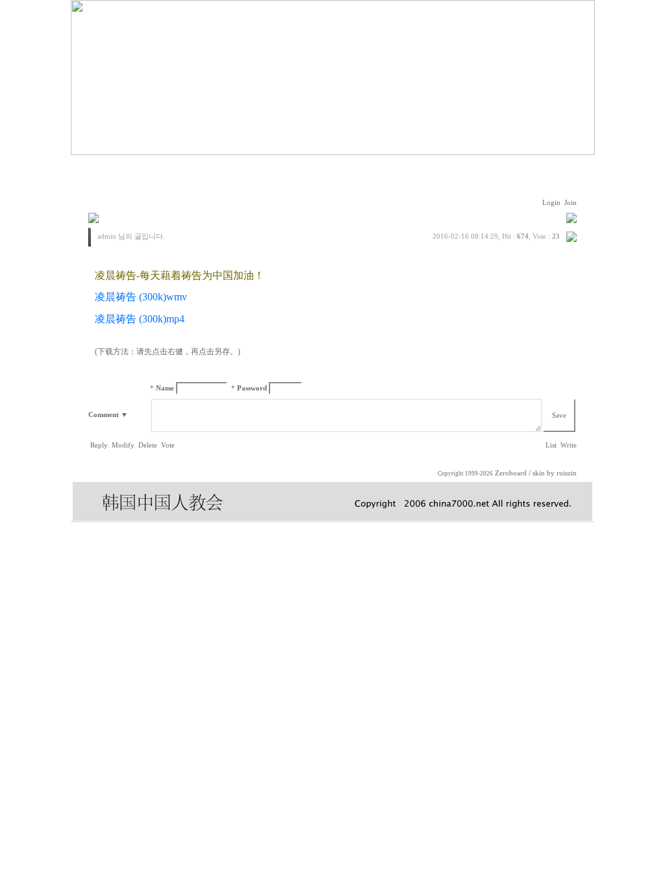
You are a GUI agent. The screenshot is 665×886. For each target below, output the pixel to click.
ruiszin (567, 473)
